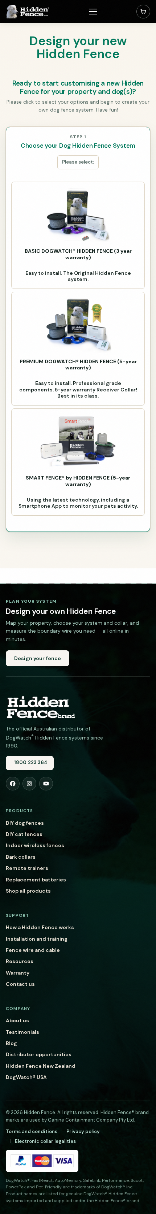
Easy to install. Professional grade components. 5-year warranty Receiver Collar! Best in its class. (78, 378)
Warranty (17, 973)
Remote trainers (27, 868)
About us (17, 1020)
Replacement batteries (36, 879)
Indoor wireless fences (35, 845)
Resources (19, 961)
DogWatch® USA (26, 1077)
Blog (11, 1043)
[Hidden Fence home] (40, 706)
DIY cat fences (24, 834)
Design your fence (37, 658)
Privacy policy (83, 1131)
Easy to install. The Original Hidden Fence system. (78, 265)
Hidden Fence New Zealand (40, 1066)
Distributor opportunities (38, 1054)
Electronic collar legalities (45, 1141)
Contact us (20, 984)
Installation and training (36, 939)
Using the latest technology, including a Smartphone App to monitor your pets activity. (78, 491)
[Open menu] (93, 11)
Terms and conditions (31, 1131)
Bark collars (21, 857)
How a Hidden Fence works (40, 927)
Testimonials (22, 1032)
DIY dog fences (25, 823)
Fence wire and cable (33, 950)
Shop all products (28, 891)
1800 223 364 (31, 762)
